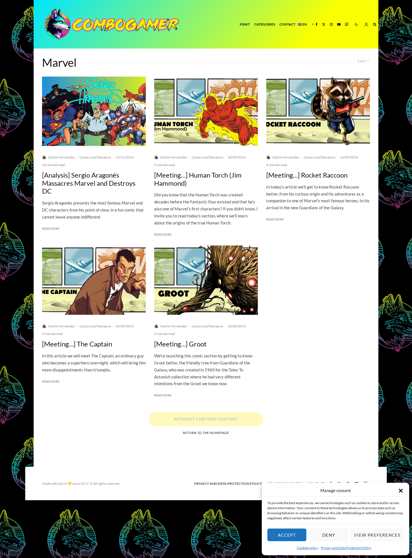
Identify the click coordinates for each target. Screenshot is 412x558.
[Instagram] (331, 24)
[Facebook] (316, 24)
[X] (324, 24)
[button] (401, 490)
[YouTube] (339, 24)
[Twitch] (347, 24)
